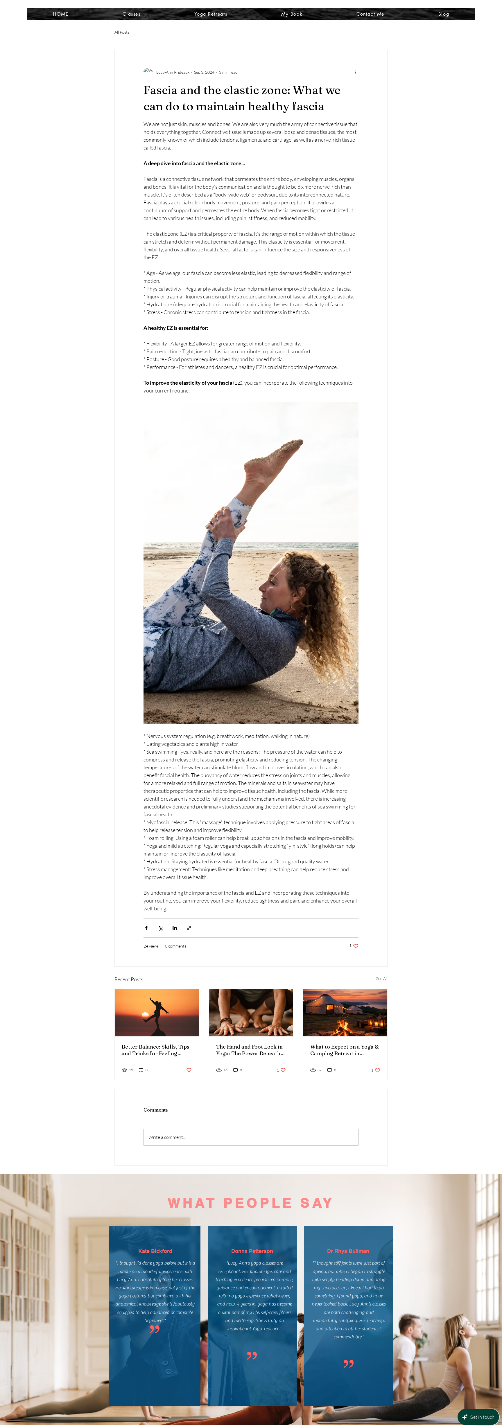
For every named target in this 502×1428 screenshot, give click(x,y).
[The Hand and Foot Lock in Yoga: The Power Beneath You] (251, 1012)
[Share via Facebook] (146, 928)
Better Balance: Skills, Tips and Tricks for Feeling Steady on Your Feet (155, 1050)
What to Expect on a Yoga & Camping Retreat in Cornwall (344, 1050)
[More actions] (355, 72)
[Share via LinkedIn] (175, 928)
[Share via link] (189, 928)
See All (382, 978)
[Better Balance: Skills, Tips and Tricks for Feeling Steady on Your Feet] (157, 1012)
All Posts (121, 32)
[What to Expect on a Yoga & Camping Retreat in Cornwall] (345, 1012)
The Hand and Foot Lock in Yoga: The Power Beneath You (249, 1050)
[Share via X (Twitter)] (160, 928)
